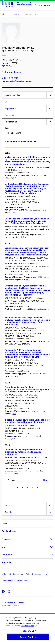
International (8, 554)
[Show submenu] (49, 523)
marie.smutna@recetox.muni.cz (17, 81)
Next (45, 480)
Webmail (29, 574)
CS (40, 5)
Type (7, 128)
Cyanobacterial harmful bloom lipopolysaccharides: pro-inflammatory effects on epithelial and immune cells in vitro (27, 389)
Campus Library (41, 574)
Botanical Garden (23, 580)
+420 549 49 (10, 78)
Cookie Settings (27, 626)
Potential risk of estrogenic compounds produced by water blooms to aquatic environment (24, 452)
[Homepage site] (17, 5)
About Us (6, 562)
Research (6, 539)
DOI (14, 178)
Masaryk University (16, 602)
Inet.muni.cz (18, 574)
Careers (6, 547)
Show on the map (12, 72)
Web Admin (6, 605)
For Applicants (9, 531)
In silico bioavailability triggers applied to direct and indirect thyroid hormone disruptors (27, 421)
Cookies (16, 605)
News (4, 523)
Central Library (8, 580)
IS (10, 574)
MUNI (4, 574)
